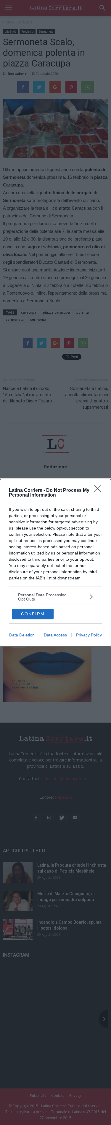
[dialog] (55, 562)
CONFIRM (33, 614)
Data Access (55, 635)
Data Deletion (22, 635)
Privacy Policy (89, 635)
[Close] (99, 490)
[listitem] (55, 597)
